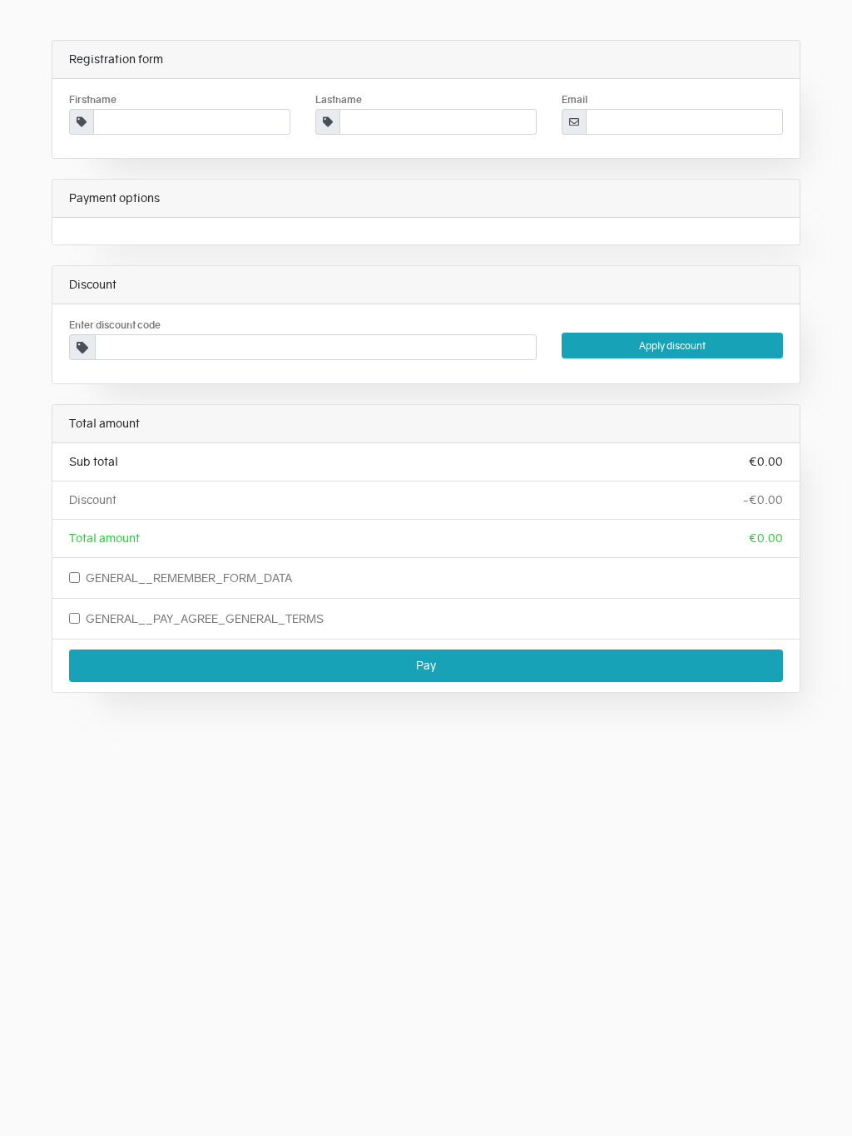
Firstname (92, 99)
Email (575, 99)
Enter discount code (115, 325)
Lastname (338, 99)
